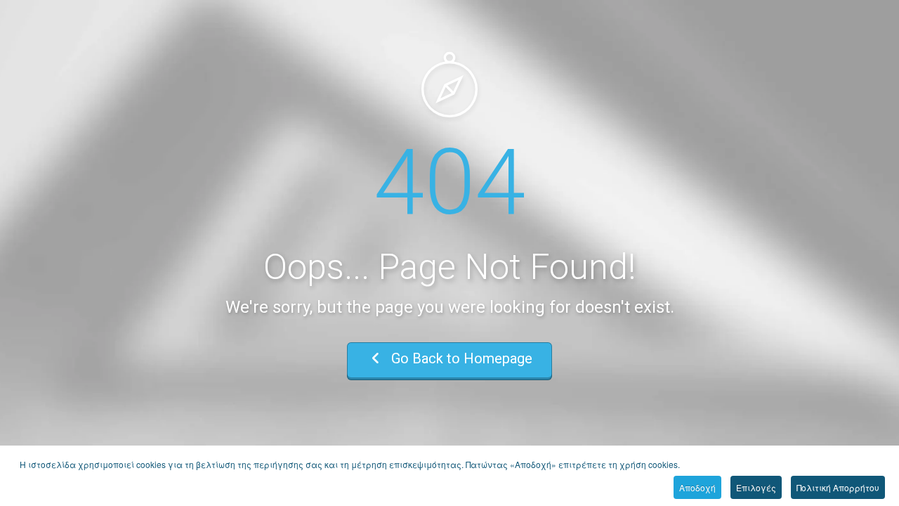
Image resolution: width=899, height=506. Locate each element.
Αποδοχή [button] (697, 487)
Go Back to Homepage (460, 358)
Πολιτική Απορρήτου (837, 487)
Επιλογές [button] (756, 487)
